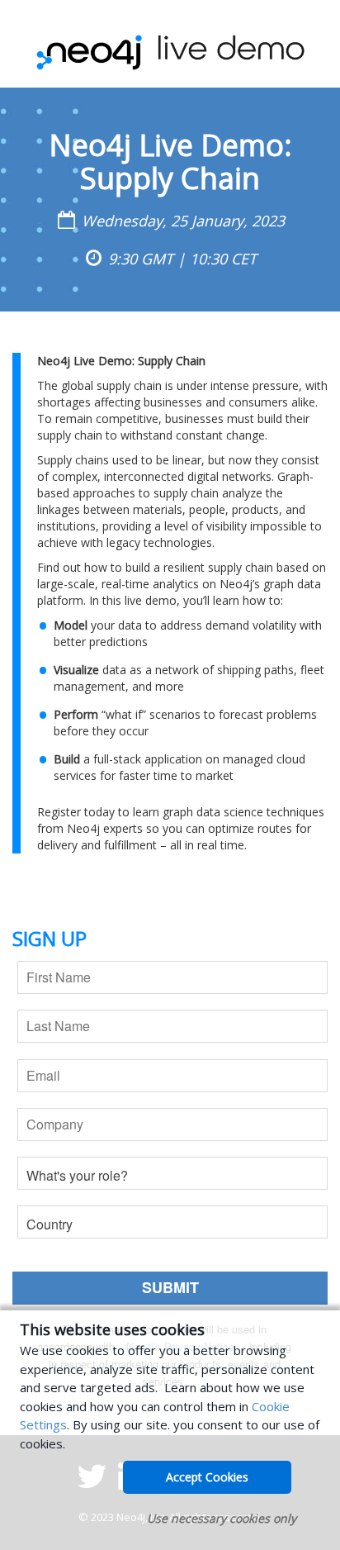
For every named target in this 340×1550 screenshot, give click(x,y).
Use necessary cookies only (221, 1518)
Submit (170, 1287)
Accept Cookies (207, 1477)
